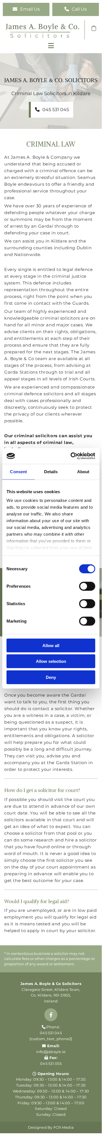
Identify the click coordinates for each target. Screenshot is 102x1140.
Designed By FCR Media (51, 1127)
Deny (51, 677)
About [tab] (83, 471)
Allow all (50, 645)
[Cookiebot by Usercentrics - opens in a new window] (71, 456)
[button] (26, 9)
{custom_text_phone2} (50, 1038)
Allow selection (51, 661)
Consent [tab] (18, 471)
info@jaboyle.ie (51, 1051)
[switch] (87, 586)
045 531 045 (51, 1033)
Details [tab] (51, 471)
